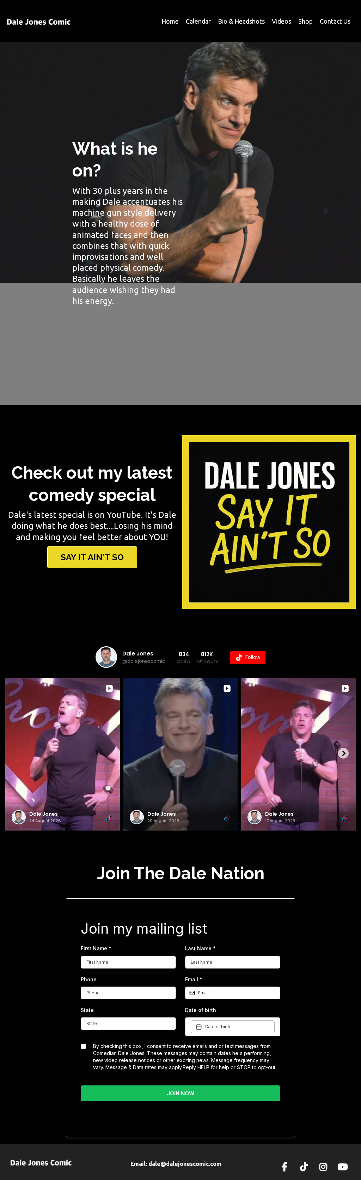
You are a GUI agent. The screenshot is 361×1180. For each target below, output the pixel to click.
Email (193, 979)
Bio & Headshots (241, 21)
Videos (281, 21)
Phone (89, 979)
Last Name (200, 948)
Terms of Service (199, 1117)
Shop (305, 21)
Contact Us (335, 21)
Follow (252, 657)
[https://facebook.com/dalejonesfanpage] (286, 1166)
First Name (96, 948)
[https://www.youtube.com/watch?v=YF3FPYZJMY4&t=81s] (269, 522)
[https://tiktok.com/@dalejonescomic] (305, 1166)
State (87, 1010)
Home (170, 21)
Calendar (198, 21)
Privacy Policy (158, 1117)
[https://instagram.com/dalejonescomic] (325, 1166)
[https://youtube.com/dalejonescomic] (344, 1166)
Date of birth (200, 1010)
